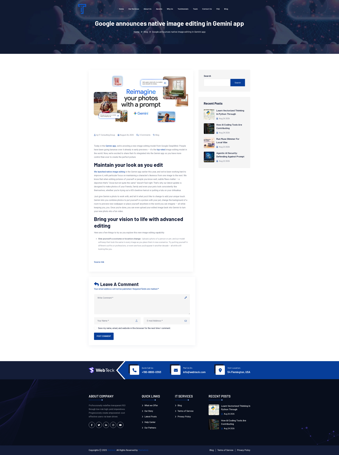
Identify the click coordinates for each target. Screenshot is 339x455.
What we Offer (151, 405)
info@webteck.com (194, 372)
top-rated (161, 149)
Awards (159, 9)
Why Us (170, 9)
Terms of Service (185, 411)
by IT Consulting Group (105, 135)
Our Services (133, 9)
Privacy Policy (184, 416)
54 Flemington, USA (239, 372)
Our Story (148, 411)
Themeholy (143, 450)
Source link (99, 262)
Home (121, 9)
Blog (226, 9)
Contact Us (207, 9)
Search (207, 76)
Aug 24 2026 (224, 133)
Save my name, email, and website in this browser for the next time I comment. (134, 328)
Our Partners (150, 427)
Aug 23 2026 (224, 147)
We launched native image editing (109, 171)
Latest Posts (150, 416)
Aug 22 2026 (224, 161)
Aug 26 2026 (224, 118)
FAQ (218, 9)
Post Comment (104, 336)
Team (195, 9)
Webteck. (111, 450)
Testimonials (183, 9)
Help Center (149, 422)
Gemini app (111, 146)
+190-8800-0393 (151, 372)
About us (147, 9)
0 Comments (145, 135)
